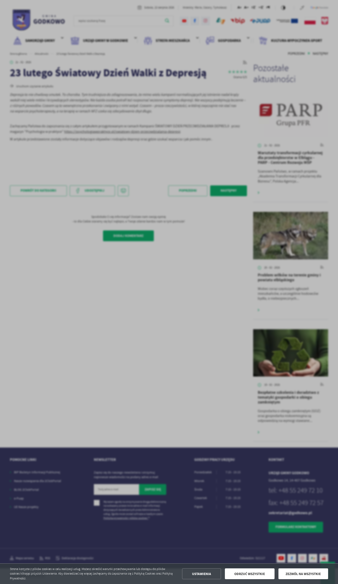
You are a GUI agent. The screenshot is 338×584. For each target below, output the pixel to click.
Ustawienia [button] (201, 574)
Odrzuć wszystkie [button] (249, 574)
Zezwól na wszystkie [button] (303, 574)
